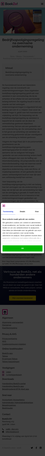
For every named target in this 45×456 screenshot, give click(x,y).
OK (22, 248)
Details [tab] (22, 211)
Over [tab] (37, 211)
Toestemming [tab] (8, 211)
